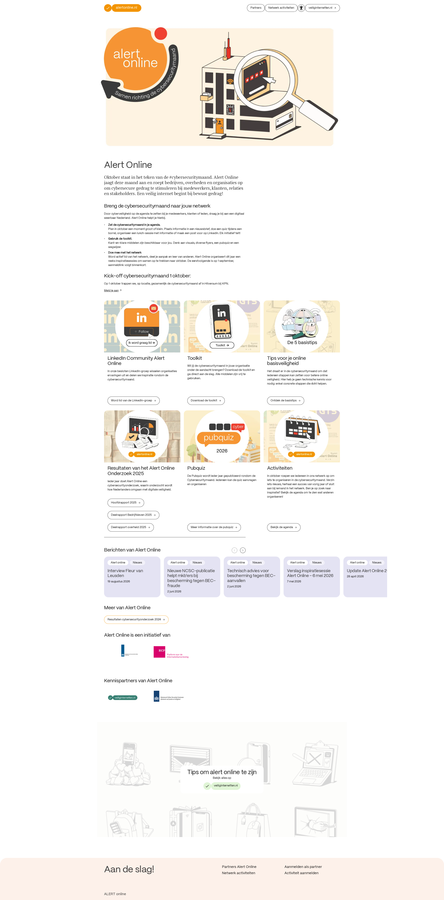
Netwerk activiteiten (281, 8)
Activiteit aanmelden (301, 873)
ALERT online (115, 894)
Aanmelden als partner (303, 867)
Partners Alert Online (239, 867)
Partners (255, 8)
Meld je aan (111, 290)
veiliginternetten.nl (226, 785)
